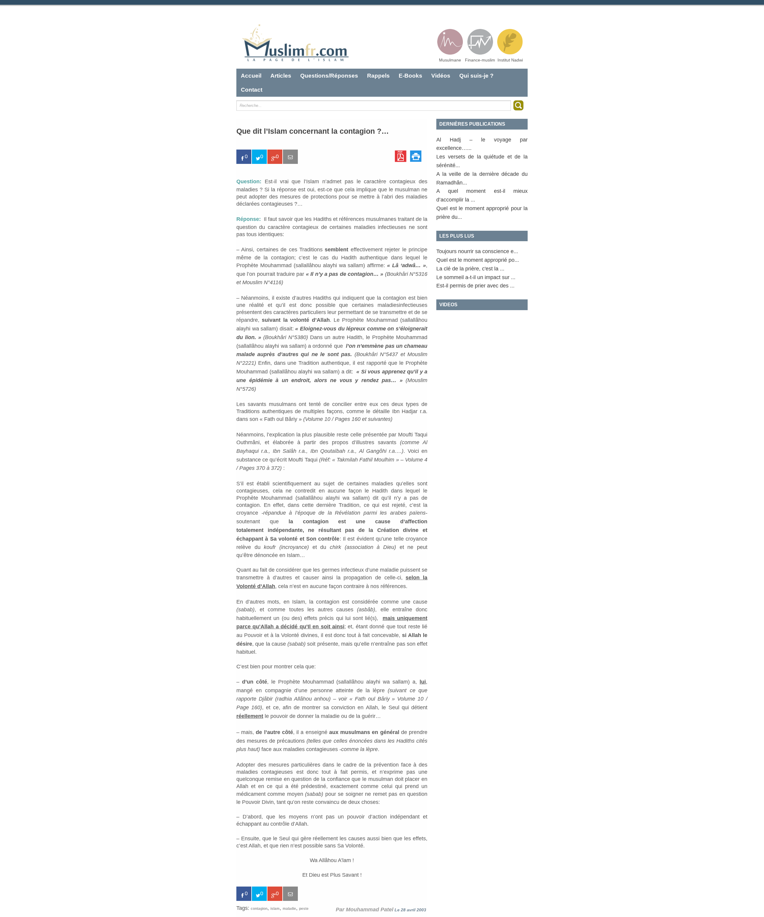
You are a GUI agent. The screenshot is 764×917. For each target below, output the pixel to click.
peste (304, 909)
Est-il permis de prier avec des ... (475, 286)
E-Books (410, 76)
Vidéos (440, 76)
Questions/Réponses (329, 76)
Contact (251, 90)
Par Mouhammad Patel (364, 910)
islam (275, 909)
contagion (259, 909)
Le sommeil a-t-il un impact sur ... (475, 277)
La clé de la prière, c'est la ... (470, 269)
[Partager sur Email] (290, 157)
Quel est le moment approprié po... (477, 260)
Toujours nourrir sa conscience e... (477, 251)
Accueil (251, 76)
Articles (280, 76)
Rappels (378, 76)
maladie (289, 909)
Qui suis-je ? (476, 76)
